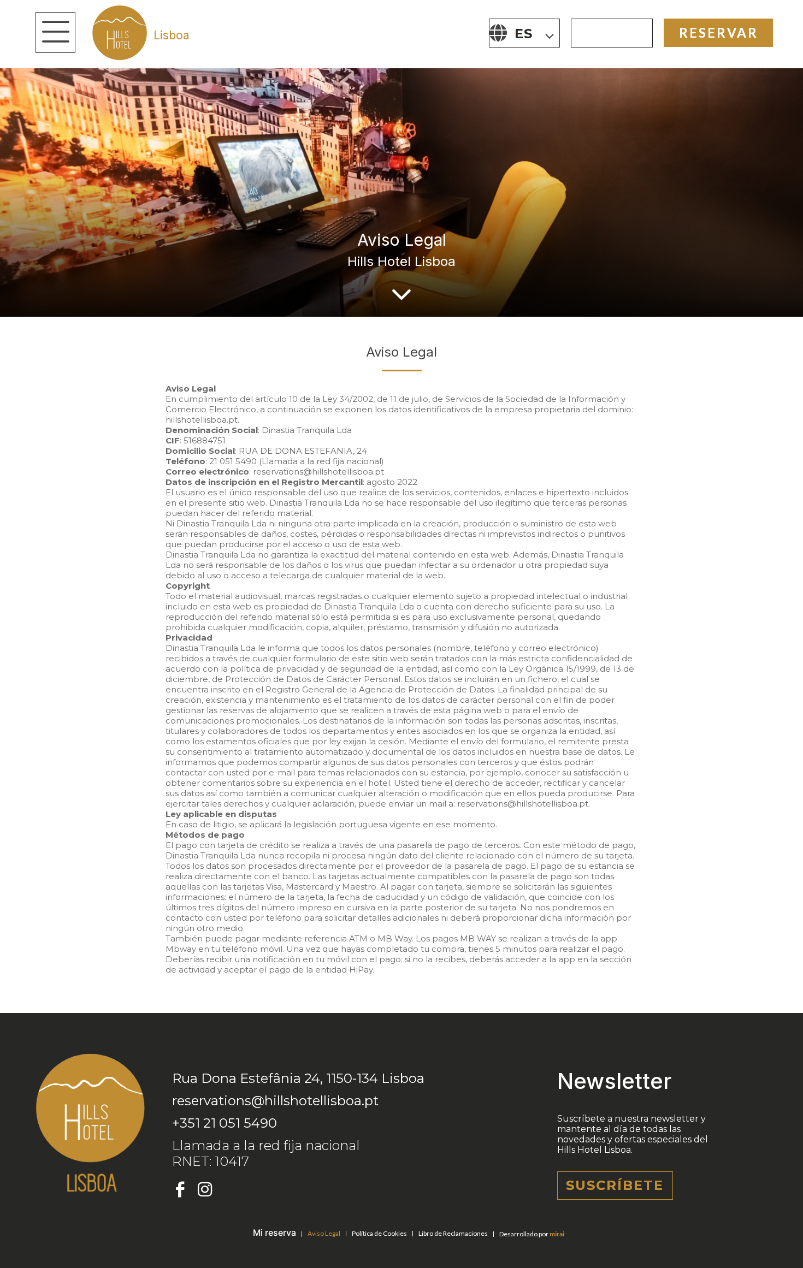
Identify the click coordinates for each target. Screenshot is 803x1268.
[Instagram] (205, 1189)
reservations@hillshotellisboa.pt (275, 1101)
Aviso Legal (324, 1233)
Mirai (557, 1234)
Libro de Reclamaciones (453, 1233)
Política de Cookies (379, 1233)
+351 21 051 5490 (224, 1123)
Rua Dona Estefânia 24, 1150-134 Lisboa (298, 1078)
